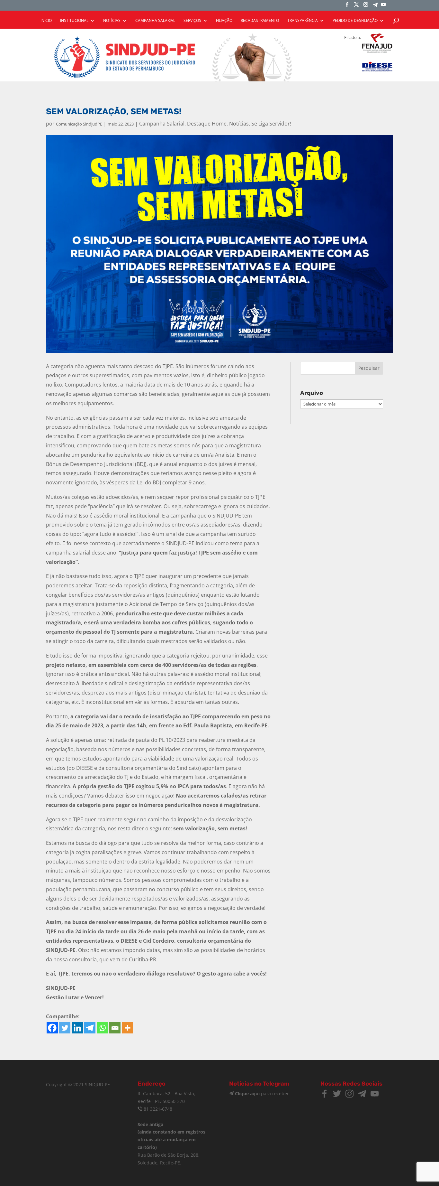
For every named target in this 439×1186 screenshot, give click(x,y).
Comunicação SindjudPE (79, 124)
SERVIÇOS (192, 20)
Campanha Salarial (161, 123)
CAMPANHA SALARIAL (155, 20)
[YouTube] (383, 6)
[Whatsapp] (102, 1027)
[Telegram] (375, 7)
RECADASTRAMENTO (260, 20)
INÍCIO (46, 20)
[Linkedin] (77, 1027)
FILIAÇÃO (224, 20)
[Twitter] (64, 1027)
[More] (127, 1027)
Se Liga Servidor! (271, 123)
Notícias (239, 123)
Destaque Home (207, 123)
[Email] (115, 1027)
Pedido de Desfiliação (355, 20)
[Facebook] (52, 1027)
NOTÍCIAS (112, 20)
